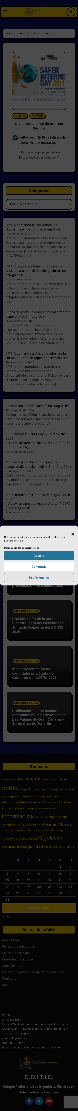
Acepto (39, 555)
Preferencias (39, 577)
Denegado (39, 566)
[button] (71, 532)
